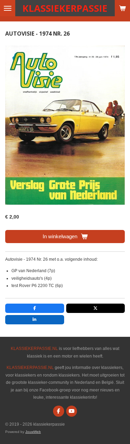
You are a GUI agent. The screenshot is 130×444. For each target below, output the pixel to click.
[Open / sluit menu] (7, 8)
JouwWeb (33, 432)
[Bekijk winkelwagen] (122, 8)
